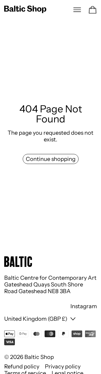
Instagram (83, 306)
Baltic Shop (39, 357)
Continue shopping (50, 159)
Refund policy (21, 366)
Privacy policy (63, 366)
